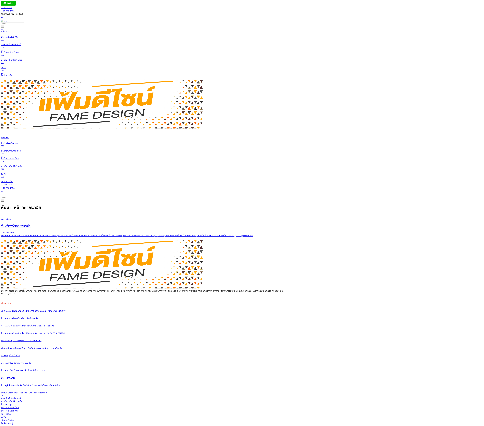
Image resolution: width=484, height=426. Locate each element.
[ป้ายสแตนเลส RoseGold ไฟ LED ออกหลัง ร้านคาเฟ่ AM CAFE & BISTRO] (242, 328)
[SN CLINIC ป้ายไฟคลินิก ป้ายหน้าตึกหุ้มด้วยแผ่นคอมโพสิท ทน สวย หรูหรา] (242, 306)
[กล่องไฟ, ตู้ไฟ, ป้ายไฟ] (242, 351)
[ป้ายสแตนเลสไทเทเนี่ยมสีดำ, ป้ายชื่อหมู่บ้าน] (242, 313)
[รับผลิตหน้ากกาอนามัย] (242, 214)
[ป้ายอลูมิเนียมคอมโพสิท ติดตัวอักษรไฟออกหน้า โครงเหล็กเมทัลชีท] (242, 380)
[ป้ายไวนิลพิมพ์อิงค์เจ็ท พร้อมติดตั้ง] (242, 358)
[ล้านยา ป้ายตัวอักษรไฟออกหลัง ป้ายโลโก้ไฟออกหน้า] (242, 388)
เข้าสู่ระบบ (7, 8)
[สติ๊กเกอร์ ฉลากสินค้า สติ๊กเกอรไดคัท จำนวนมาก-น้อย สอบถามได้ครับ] (242, 343)
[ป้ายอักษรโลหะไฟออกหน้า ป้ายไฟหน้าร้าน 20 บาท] (242, 366)
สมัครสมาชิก (9, 11)
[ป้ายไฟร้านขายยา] (242, 373)
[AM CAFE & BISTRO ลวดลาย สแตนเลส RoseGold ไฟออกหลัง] (242, 321)
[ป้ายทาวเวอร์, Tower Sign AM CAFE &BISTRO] (242, 336)
